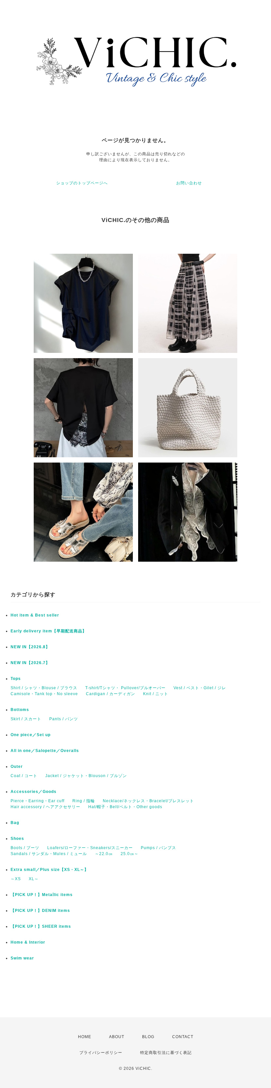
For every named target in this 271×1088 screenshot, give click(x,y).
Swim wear (22, 958)
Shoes (17, 838)
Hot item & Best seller (35, 615)
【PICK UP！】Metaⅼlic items (42, 894)
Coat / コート (24, 775)
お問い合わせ (189, 183)
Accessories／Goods (34, 791)
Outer (17, 766)
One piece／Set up (31, 734)
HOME (84, 1036)
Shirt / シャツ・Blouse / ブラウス (44, 688)
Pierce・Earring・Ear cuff (37, 801)
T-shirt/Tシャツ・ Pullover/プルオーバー (125, 688)
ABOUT (116, 1036)
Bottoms (20, 709)
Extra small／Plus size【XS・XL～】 (50, 869)
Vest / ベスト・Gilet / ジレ (200, 688)
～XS (16, 879)
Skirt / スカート (26, 719)
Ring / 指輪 (83, 801)
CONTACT (182, 1036)
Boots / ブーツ (25, 847)
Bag (15, 822)
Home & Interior (28, 942)
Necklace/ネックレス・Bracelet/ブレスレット (148, 801)
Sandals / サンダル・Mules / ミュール (49, 853)
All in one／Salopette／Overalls (45, 750)
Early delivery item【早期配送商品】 (49, 631)
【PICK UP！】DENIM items (40, 910)
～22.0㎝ (104, 853)
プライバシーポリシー (100, 1052)
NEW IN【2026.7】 (30, 662)
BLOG (148, 1036)
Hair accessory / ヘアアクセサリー (45, 807)
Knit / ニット (155, 694)
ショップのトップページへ (82, 183)
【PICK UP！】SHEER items (41, 926)
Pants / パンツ (63, 719)
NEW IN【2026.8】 (30, 647)
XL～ (34, 879)
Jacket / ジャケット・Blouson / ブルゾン (86, 775)
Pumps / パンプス (158, 847)
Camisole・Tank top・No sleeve (44, 694)
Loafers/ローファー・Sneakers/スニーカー (90, 847)
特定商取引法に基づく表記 (166, 1052)
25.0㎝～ (129, 853)
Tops (16, 678)
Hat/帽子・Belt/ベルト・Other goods (125, 807)
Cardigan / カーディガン (110, 694)
